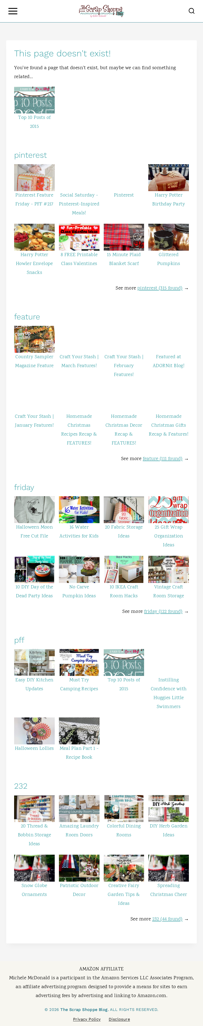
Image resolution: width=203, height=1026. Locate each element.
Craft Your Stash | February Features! (123, 366)
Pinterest (124, 195)
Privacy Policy (87, 1019)
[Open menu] (13, 11)
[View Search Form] (191, 11)
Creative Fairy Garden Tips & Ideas (124, 894)
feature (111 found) (163, 459)
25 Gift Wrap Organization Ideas (168, 536)
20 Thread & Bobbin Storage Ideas (34, 835)
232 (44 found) (167, 919)
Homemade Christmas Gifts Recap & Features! (168, 425)
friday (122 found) (163, 611)
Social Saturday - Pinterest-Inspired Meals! (79, 204)
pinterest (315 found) (159, 288)
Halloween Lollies (34, 748)
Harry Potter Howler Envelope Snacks (34, 263)
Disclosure (119, 1019)
